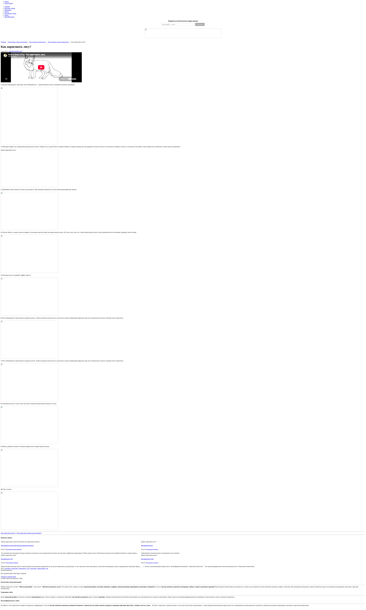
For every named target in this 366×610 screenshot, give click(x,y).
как (47, 568)
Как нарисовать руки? (147, 559)
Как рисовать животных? (37, 42)
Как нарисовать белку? (8, 533)
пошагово (14, 568)
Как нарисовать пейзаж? (12, 562)
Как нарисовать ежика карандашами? (29, 533)
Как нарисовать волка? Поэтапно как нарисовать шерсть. (17, 545)
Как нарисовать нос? (147, 545)
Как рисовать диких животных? (58, 42)
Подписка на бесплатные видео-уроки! (183, 21)
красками (33, 568)
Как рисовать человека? (152, 549)
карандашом (41, 568)
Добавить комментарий (8, 576)
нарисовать (22, 568)
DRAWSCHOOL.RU (15, 51)
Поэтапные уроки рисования (17, 42)
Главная (3, 42)
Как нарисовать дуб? (7, 559)
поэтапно (8, 568)
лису (28, 568)
